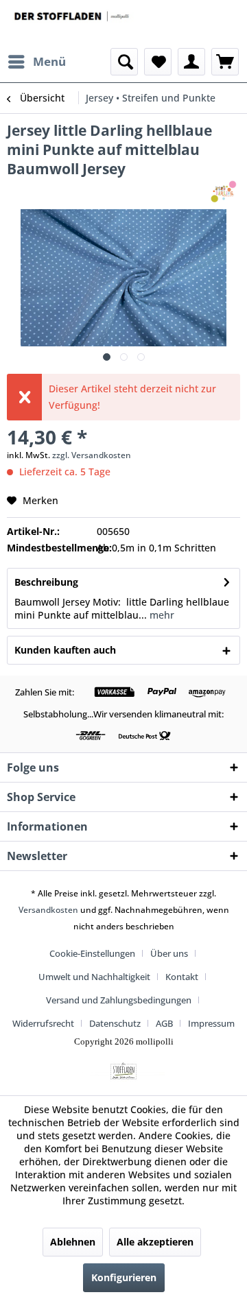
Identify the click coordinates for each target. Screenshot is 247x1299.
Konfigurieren (123, 1277)
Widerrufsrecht (43, 1023)
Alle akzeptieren (155, 1241)
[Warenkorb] (225, 61)
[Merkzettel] (158, 61)
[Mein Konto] (191, 61)
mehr (160, 614)
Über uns (169, 953)
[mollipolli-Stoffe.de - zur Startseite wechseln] (72, 24)
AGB (164, 1023)
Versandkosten (48, 910)
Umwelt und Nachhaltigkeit (94, 976)
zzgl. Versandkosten (91, 455)
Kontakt (181, 976)
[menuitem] (36, 61)
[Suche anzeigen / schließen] (124, 61)
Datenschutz (115, 1023)
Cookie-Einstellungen (92, 953)
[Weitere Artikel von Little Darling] (224, 190)
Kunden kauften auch (65, 649)
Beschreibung (46, 581)
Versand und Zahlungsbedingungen (118, 1000)
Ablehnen (72, 1241)
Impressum (211, 1023)
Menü (49, 61)
